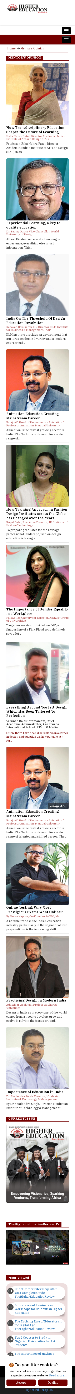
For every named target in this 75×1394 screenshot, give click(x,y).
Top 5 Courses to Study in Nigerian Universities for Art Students (35, 1341)
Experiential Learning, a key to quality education (33, 225)
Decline (53, 1382)
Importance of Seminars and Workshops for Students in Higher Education (38, 1309)
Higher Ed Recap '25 (39, 1390)
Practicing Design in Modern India (36, 1000)
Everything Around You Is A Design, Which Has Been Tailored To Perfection (37, 711)
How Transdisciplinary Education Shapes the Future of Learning (35, 130)
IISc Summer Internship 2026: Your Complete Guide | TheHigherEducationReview (36, 1292)
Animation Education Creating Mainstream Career (32, 416)
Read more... (57, 1375)
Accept (21, 1382)
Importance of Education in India (34, 1092)
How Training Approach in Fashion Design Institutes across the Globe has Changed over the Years (36, 513)
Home (11, 48)
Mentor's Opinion (32, 48)
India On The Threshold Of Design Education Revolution (35, 320)
